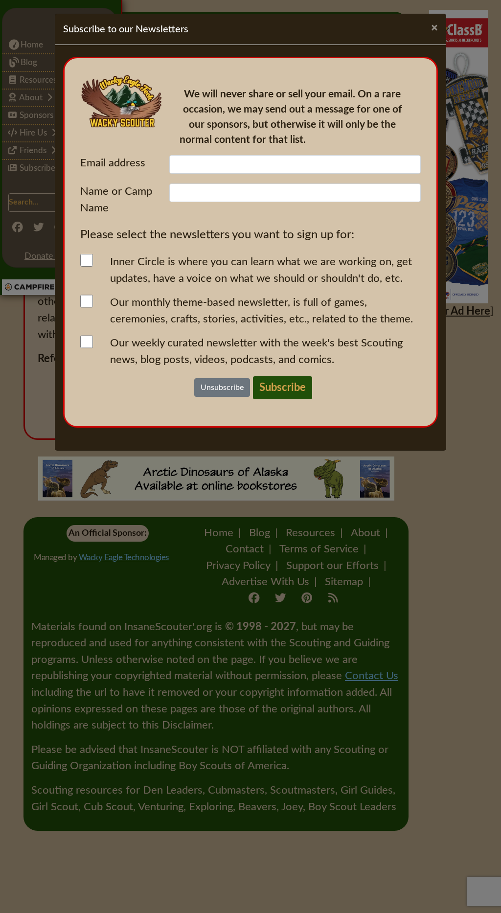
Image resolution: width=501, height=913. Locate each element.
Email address (112, 163)
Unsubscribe (222, 387)
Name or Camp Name (116, 199)
